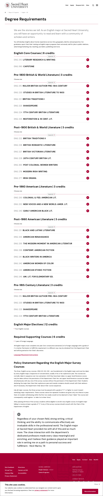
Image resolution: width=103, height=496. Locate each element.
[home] (5, 12)
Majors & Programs (14, 12)
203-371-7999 (76, 475)
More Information (90, 491)
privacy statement (41, 490)
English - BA (25, 12)
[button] (97, 5)
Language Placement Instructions (26, 355)
